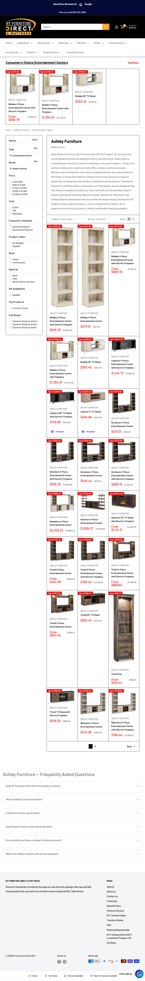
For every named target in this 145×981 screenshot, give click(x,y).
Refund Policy (114, 905)
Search (110, 886)
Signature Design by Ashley (24, 327)
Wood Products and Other (23, 282)
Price (12, 175)
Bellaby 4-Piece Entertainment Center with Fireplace (55, 108)
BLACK (15, 207)
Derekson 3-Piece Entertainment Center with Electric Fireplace (61, 475)
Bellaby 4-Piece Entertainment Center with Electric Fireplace (21, 107)
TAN (14, 210)
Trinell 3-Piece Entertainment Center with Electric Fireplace (91, 573)
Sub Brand (14, 315)
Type (11, 149)
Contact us (112, 896)
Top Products (16, 301)
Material (13, 269)
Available (16, 246)
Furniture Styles (115, 920)
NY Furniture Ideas (116, 915)
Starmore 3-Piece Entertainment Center (91, 521)
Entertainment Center (22, 155)
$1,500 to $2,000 (19, 191)
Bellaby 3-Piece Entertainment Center (91, 319)
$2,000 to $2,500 (19, 194)
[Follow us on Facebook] (59, 961)
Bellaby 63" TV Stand (85, 96)
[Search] (105, 27)
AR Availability (17, 288)
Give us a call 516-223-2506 (72, 12)
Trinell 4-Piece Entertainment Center (61, 625)
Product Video (17, 236)
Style (12, 253)
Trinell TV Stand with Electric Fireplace (60, 714)
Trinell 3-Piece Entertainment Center (61, 571)
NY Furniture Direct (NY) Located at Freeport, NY (119, 936)
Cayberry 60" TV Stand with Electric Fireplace (61, 415)
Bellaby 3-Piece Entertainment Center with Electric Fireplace (61, 321)
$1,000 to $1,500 (19, 188)
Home (9, 42)
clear (35, 148)
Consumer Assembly (20, 220)
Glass (14, 278)
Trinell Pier (116, 674)
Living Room (23, 42)
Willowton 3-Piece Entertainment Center (91, 725)
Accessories (12, 52)
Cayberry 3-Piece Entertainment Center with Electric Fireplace (122, 364)
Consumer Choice (75, 52)
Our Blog (111, 942)
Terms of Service (115, 910)
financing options (37, 847)
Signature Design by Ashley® (25, 321)
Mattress (81, 42)
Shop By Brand (50, 52)
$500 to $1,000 (18, 185)
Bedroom (64, 42)
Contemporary (18, 262)
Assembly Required (21, 227)
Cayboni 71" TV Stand (90, 411)
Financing (112, 901)
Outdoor (30, 52)
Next (129, 746)
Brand (12, 162)
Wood (14, 275)
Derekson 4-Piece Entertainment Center (91, 473)
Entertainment (116, 42)
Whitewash (17, 213)
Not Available (18, 243)
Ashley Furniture (17, 100)
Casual (15, 259)
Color (12, 201)
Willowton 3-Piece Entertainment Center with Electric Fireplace (122, 726)
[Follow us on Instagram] (65, 961)
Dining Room (44, 42)
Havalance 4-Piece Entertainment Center (61, 523)
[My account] (116, 26)
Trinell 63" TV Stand (90, 614)
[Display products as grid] (129, 219)
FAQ (109, 925)
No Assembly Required (22, 230)
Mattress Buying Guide (118, 929)
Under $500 (17, 182)
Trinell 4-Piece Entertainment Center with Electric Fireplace (122, 573)
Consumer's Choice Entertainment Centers (37, 62)
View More (133, 62)
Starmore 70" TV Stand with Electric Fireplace (122, 519)
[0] (122, 27)
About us (111, 891)
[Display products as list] (133, 219)
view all (34, 140)
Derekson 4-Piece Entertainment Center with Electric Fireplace (122, 475)
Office (97, 42)
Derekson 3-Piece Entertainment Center (122, 424)
